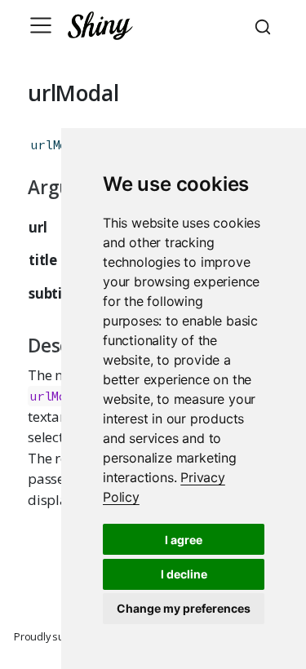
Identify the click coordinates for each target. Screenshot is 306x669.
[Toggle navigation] (40, 25)
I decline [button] (184, 574)
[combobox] (265, 25)
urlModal (59, 145)
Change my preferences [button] (184, 608)
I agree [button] (183, 540)
